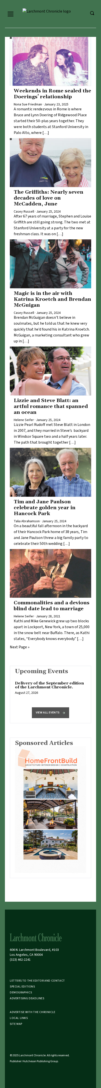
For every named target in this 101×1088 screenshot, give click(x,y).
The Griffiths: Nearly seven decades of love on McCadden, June (48, 198)
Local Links (19, 1018)
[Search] (91, 13)
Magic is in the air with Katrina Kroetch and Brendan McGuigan (52, 299)
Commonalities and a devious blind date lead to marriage (51, 606)
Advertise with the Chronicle (32, 1012)
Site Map (16, 1024)
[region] (50, 690)
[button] (50, 712)
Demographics (21, 992)
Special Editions (22, 987)
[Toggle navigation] (10, 14)
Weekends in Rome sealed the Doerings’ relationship (52, 94)
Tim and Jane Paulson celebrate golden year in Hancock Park (45, 508)
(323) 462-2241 (20, 959)
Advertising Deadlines (27, 998)
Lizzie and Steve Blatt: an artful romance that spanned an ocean (51, 406)
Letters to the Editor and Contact (37, 981)
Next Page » (19, 647)
